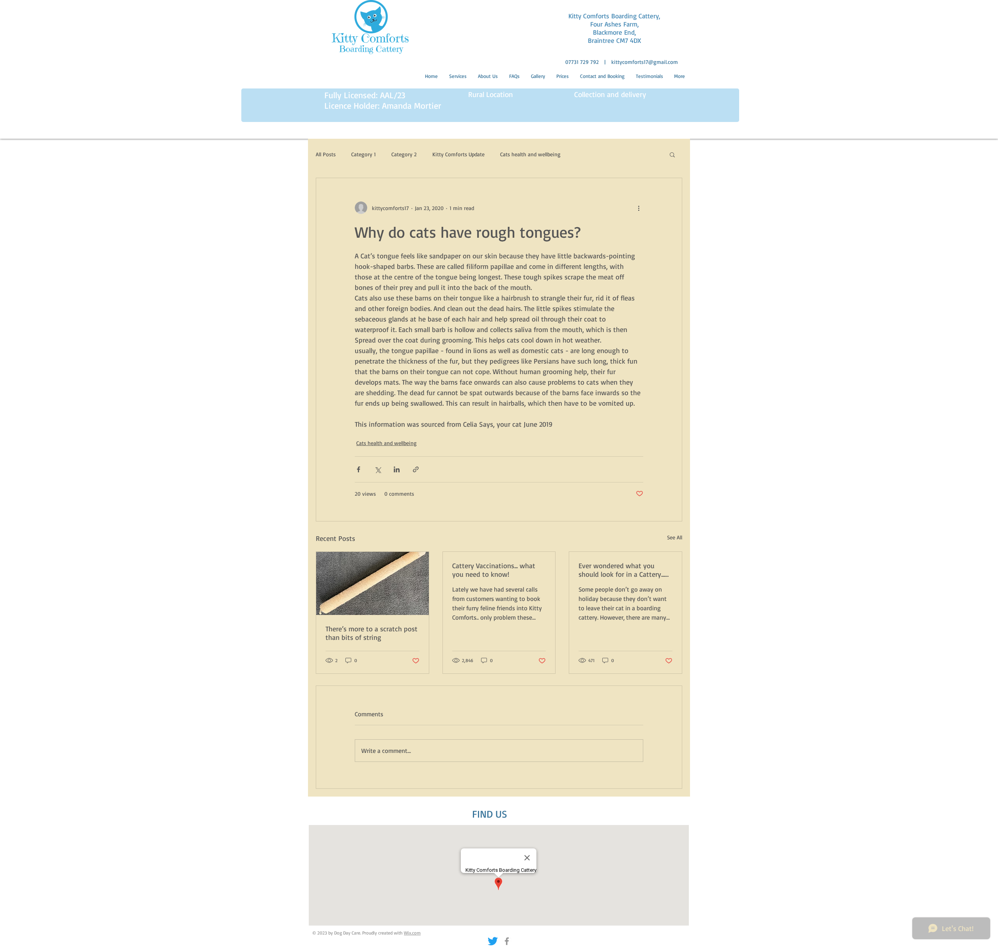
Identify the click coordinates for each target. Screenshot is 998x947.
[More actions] (638, 207)
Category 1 (363, 154)
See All (674, 537)
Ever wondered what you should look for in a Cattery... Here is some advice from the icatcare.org (623, 569)
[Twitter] (493, 941)
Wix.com (412, 933)
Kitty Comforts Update (458, 154)
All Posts (326, 154)
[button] (672, 154)
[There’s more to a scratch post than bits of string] (372, 583)
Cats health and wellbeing (530, 154)
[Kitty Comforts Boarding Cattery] (507, 941)
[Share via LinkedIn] (396, 469)
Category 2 (404, 154)
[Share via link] (415, 469)
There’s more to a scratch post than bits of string (372, 632)
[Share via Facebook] (358, 469)
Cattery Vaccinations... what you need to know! (493, 569)
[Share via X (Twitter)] (377, 469)
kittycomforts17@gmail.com (644, 61)
